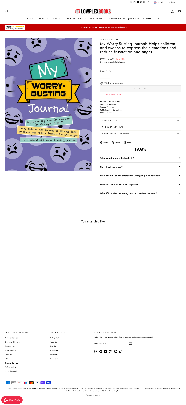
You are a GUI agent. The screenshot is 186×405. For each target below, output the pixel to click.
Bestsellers (75, 18)
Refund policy (10, 367)
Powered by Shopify (93, 395)
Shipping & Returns (12, 342)
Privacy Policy (10, 350)
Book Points (54, 359)
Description (109, 120)
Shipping (103, 62)
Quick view (26, 290)
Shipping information (116, 133)
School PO (54, 350)
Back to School (38, 18)
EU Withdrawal (11, 371)
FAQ (6, 359)
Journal (133, 18)
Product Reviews (113, 127)
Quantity (105, 71)
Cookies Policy (10, 346)
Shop (57, 18)
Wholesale (54, 354)
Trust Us (53, 346)
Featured (96, 18)
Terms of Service (11, 338)
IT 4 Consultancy (111, 39)
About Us (116, 18)
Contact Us (151, 18)
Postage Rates (55, 338)
